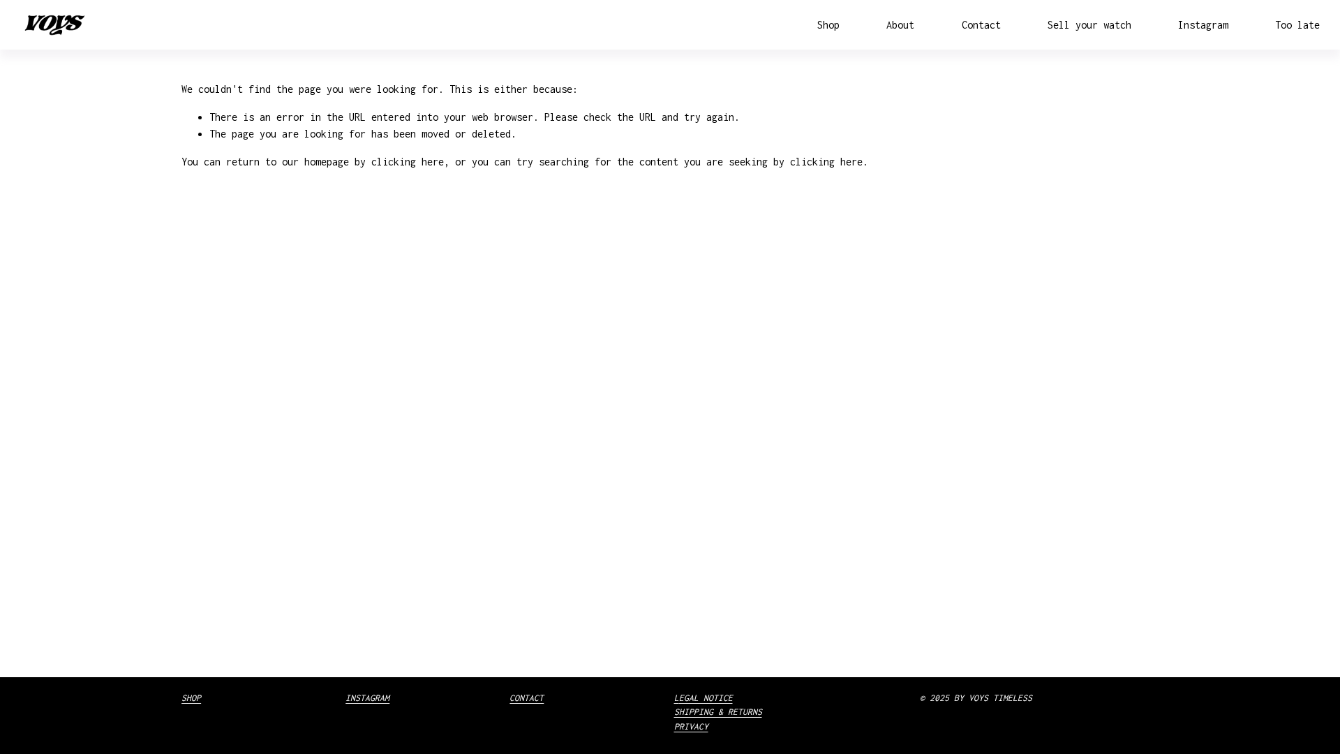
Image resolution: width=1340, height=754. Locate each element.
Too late (1297, 25)
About (900, 25)
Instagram (1203, 25)
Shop (828, 25)
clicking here (407, 162)
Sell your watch (1089, 25)
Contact (981, 25)
